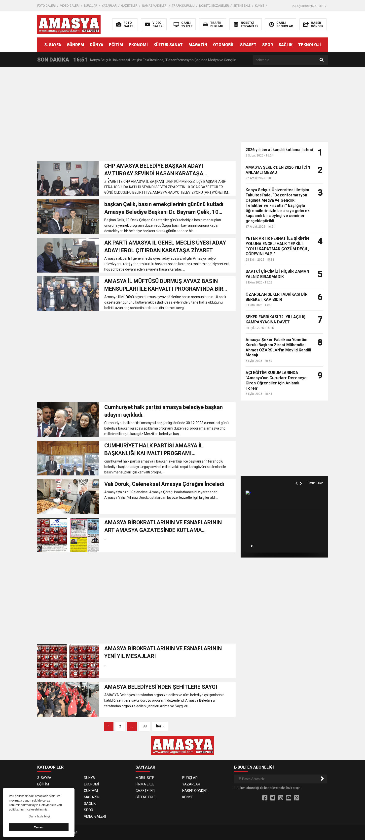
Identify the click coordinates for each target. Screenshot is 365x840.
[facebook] (264, 798)
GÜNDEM (75, 44)
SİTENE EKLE (242, 5)
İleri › (160, 726)
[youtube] (288, 798)
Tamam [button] (38, 827)
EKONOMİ (138, 44)
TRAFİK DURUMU (183, 5)
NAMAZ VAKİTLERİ (154, 5)
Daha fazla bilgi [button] (39, 816)
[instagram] (280, 798)
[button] (297, 477)
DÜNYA (96, 44)
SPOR (267, 44)
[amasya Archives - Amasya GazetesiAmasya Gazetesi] (69, 24)
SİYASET (248, 44)
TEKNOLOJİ (309, 44)
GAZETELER (129, 5)
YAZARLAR (109, 5)
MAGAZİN (197, 44)
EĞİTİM (116, 44)
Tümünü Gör (314, 483)
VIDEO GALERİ (69, 5)
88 (144, 726)
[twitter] (272, 798)
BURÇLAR (90, 5)
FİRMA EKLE (145, 784)
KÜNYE (259, 5)
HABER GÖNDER (195, 791)
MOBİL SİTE (145, 778)
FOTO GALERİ (46, 5)
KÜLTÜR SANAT (168, 44)
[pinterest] (296, 798)
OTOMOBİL (223, 44)
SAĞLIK (285, 44)
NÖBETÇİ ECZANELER (214, 5)
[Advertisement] (349, 146)
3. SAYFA (52, 44)
